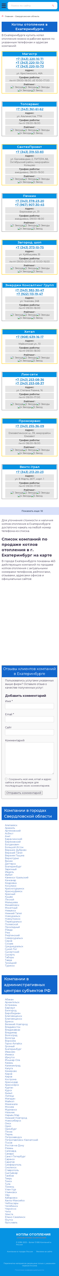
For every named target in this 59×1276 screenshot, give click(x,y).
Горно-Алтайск (13, 1043)
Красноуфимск (13, 891)
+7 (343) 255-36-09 (29, 426)
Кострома (10, 1079)
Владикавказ (12, 1029)
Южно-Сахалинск (15, 1217)
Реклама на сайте (44, 1251)
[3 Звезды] (43, 87)
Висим (9, 861)
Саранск (10, 1159)
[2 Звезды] (29, 87)
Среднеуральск (14, 946)
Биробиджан (12, 1013)
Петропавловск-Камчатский (21, 1139)
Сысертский (12, 951)
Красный (10, 894)
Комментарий (15, 740)
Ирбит (9, 874)
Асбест (9, 833)
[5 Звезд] (37, 90)
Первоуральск (13, 921)
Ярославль (11, 1222)
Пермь (9, 1134)
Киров (8, 1073)
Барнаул (10, 1007)
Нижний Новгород (16, 1117)
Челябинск (11, 1206)
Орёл (8, 1126)
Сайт (8, 727)
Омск (8, 1123)
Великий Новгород (16, 1024)
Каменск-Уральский (16, 877)
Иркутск (10, 1057)
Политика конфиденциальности (29, 1270)
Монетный (11, 907)
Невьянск (10, 910)
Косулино (10, 885)
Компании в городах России (20, 1251)
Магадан (10, 1098)
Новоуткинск (12, 918)
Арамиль (10, 828)
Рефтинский (12, 935)
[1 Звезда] (16, 87)
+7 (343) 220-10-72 (30, 62)
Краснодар (11, 1082)
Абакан (9, 999)
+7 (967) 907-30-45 (29, 205)
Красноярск (12, 1084)
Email (9, 714)
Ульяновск (11, 1192)
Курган (9, 1087)
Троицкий (11, 962)
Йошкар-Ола (12, 1060)
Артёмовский (13, 830)
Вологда (10, 1038)
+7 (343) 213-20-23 (30, 472)
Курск (8, 1090)
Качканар (10, 880)
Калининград (12, 1065)
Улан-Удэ (10, 1189)
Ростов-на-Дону (14, 1145)
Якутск (9, 1219)
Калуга (9, 1068)
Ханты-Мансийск (15, 1200)
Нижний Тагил (13, 913)
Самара (9, 1153)
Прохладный (12, 927)
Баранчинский (13, 839)
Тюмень (9, 1186)
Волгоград (11, 1035)
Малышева (11, 902)
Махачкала (11, 1104)
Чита (8, 1211)
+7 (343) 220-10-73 (30, 66)
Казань (9, 1062)
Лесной (9, 899)
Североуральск (14, 938)
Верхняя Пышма (14, 855)
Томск (8, 1181)
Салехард (10, 1151)
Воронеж (10, 1040)
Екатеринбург (13, 866)
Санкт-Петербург (15, 1156)
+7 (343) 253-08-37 (29, 383)
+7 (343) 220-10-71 (29, 59)
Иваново (10, 1051)
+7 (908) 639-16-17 (30, 337)
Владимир (11, 1032)
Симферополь (13, 1164)
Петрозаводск (13, 1137)
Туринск (10, 965)
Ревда (8, 929)
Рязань (9, 1148)
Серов (8, 940)
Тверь (8, 1178)
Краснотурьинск (14, 888)
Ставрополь (12, 1170)
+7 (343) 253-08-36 (29, 379)
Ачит (7, 836)
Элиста (9, 1214)
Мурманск (11, 1109)
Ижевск (9, 1054)
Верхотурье (12, 858)
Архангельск (12, 1002)
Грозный (10, 1046)
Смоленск (11, 1167)
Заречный (11, 869)
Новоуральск (12, 916)
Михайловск (12, 905)
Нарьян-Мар (12, 1115)
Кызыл (8, 1093)
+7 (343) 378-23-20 (29, 201)
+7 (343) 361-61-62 (29, 109)
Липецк (9, 1095)
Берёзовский (13, 841)
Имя (9, 701)
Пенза (8, 1131)
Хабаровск (11, 1197)
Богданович (12, 844)
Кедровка (11, 883)
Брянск (9, 1021)
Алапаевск (11, 825)
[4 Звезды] (24, 90)
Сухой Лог (11, 949)
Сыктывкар (11, 1173)
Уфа (7, 1195)
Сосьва (9, 943)
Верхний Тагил (13, 852)
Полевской (11, 924)
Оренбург (11, 1128)
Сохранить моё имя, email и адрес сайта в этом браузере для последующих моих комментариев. (28, 782)
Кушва (9, 896)
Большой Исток (14, 847)
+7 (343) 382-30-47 (29, 290)
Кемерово (11, 1071)
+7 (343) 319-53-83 (30, 152)
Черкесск (10, 1208)
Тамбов (9, 1175)
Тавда (8, 960)
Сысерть (10, 954)
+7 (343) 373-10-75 (30, 247)
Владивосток (12, 1027)
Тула (7, 1184)
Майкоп (9, 1101)
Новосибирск (13, 1120)
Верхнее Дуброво (16, 850)
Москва (9, 1106)
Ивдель (9, 872)
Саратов (10, 1162)
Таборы (9, 957)
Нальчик (10, 1112)
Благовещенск (13, 1016)
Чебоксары (11, 1203)
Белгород (11, 1010)
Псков (8, 1142)
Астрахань (11, 1005)
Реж (7, 932)
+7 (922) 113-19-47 (29, 294)
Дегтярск (10, 863)
